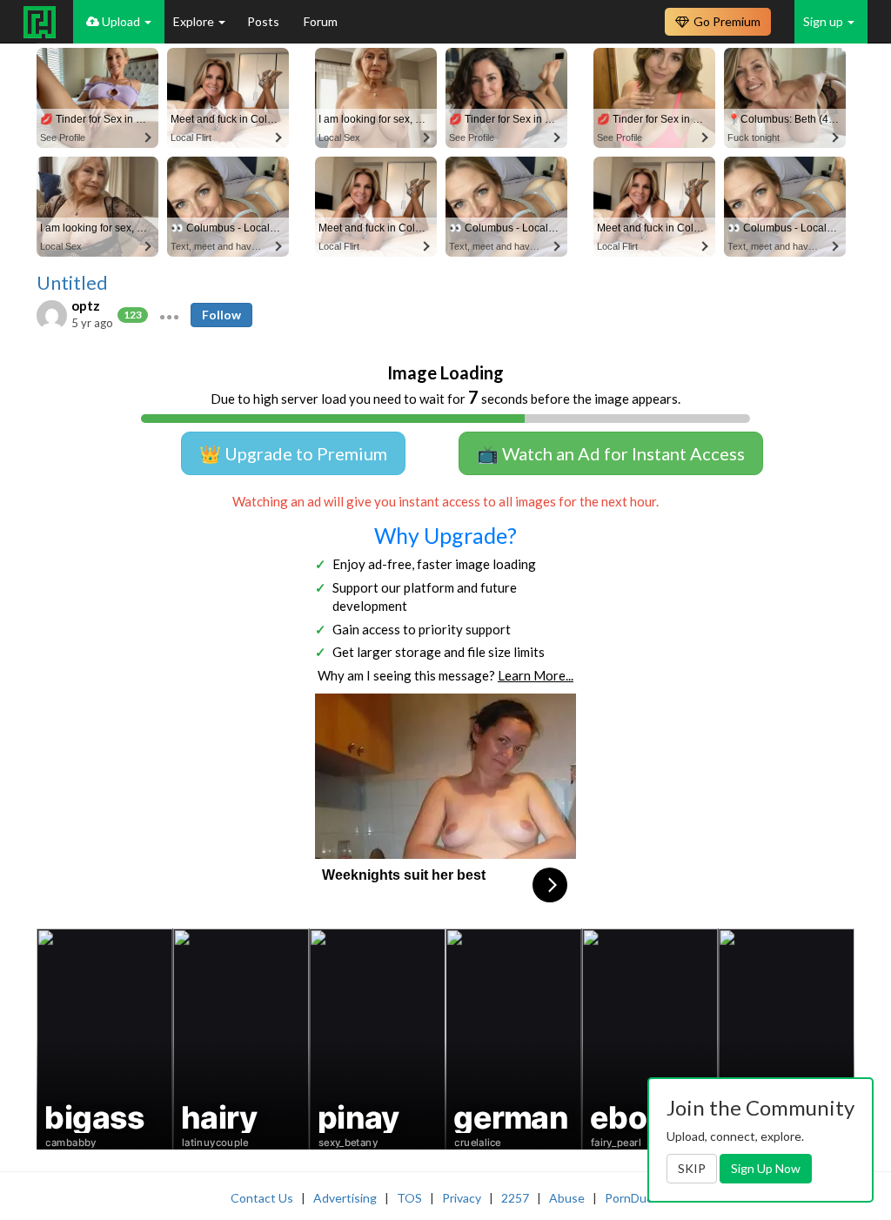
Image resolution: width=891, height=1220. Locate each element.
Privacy (461, 1197)
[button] (169, 315)
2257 (515, 1197)
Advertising (345, 1197)
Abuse (567, 1197)
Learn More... (535, 675)
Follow (221, 314)
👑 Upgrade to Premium (293, 453)
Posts (264, 21)
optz (85, 305)
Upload (121, 21)
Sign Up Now (766, 1168)
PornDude (632, 1197)
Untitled (72, 282)
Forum (321, 21)
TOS (409, 1197)
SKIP (692, 1168)
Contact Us (262, 1197)
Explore (195, 21)
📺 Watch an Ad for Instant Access (611, 453)
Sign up (824, 21)
